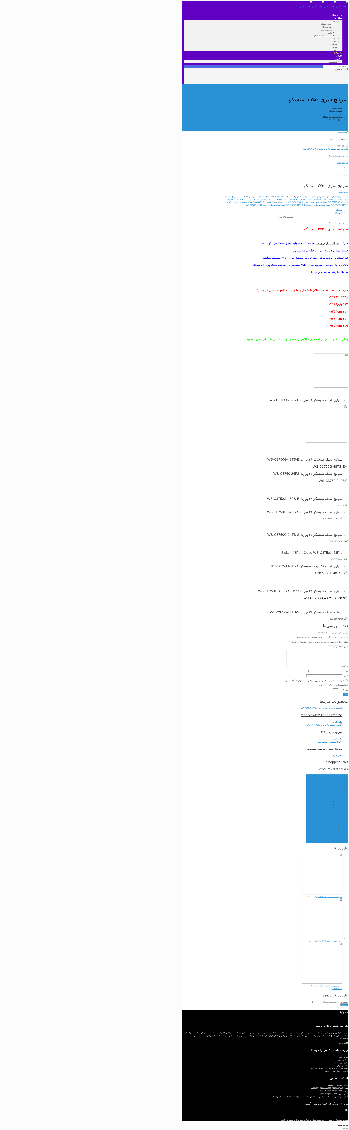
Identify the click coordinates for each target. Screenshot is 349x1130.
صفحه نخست (337, 108)
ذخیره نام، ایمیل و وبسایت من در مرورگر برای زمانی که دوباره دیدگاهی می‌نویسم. (313, 680)
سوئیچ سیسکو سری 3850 (322, 813)
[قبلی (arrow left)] (347, 1128)
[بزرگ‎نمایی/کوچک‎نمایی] (339, 1125)
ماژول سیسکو (332, 830)
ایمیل (345, 676)
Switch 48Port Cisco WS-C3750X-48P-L (274, 196)
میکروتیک (339, 842)
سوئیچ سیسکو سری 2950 (322, 802)
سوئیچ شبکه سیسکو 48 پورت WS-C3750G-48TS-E (265, 205)
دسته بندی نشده (336, 776)
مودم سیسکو (332, 833)
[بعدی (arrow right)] (344, 1128)
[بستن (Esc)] (347, 1125)
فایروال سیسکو (331, 824)
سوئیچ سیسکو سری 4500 (322, 816)
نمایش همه (343, 175)
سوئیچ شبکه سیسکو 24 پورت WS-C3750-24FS (264, 199)
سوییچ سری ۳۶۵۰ (331, 731)
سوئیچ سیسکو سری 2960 (322, 804)
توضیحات (339, 210)
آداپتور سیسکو (331, 790)
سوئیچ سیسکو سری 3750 (332, 117)
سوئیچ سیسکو (337, 114)
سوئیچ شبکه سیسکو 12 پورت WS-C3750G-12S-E (302, 199)
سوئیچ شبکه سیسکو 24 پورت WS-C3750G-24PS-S (307, 202)
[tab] (282, 209)
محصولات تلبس (336, 784)
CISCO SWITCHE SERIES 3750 (321, 715)
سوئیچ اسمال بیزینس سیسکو (324, 748)
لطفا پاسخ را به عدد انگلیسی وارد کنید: (333, 685)
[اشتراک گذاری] (344, 1125)
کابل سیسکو (332, 827)
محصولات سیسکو (335, 111)
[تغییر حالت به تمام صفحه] (341, 1125)
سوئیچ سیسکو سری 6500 (322, 819)
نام (346, 671)
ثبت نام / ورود (341, 69)
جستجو (344, 1005)
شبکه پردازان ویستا (327, 243)
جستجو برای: (343, 1002)
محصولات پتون (336, 779)
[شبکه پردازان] (324, 6)
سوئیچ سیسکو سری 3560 (322, 807)
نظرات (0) (338, 213)
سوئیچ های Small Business (321, 822)
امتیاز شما (343, 647)
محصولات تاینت (336, 782)
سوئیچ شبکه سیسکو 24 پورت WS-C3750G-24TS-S (267, 202)
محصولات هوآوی (336, 839)
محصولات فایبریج (336, 836)
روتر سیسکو (332, 796)
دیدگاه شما (343, 666)
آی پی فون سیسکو (330, 793)
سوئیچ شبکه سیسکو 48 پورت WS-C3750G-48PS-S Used (308, 205)
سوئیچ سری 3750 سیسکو (247, 196)
